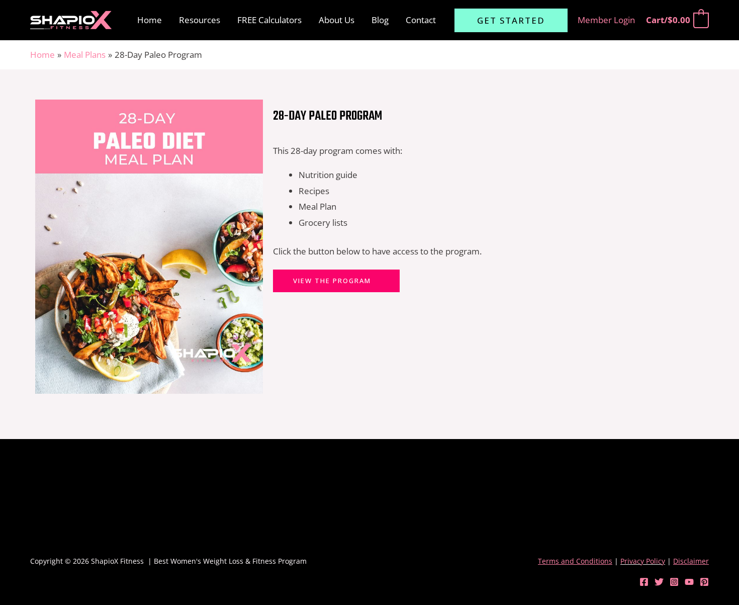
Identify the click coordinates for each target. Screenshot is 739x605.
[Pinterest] (704, 581)
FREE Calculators (269, 20)
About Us (336, 20)
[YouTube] (689, 581)
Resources (199, 20)
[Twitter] (659, 581)
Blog (380, 20)
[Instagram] (674, 581)
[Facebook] (644, 581)
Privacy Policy (642, 561)
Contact (421, 20)
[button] (511, 20)
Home (149, 20)
